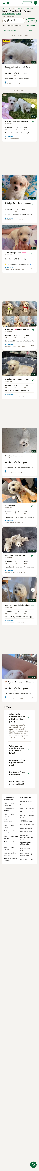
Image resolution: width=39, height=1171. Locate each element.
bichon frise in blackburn (9, 804)
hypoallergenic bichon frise (25, 844)
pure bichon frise (26, 859)
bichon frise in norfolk (9, 815)
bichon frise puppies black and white (27, 837)
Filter (33, 21)
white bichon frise (27, 808)
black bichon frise (26, 828)
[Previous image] (6, 106)
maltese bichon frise (25, 849)
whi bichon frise (26, 832)
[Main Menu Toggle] (4, 3)
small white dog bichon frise (26, 855)
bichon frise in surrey (9, 843)
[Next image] (33, 106)
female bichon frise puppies (11, 859)
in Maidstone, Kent (11, 13)
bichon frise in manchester (9, 799)
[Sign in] (35, 3)
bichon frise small (27, 805)
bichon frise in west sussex (11, 837)
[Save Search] (33, 1165)
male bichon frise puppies (10, 854)
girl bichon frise (26, 821)
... (24, 8)
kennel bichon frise (27, 824)
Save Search (11, 30)
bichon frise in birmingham (9, 821)
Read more (31, 25)
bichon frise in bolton (9, 810)
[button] (19, 106)
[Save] (32, 68)
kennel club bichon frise (27, 816)
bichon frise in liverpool (9, 826)
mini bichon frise (26, 798)
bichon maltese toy (27, 812)
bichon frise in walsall (9, 832)
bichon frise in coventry (9, 848)
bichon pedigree (26, 801)
